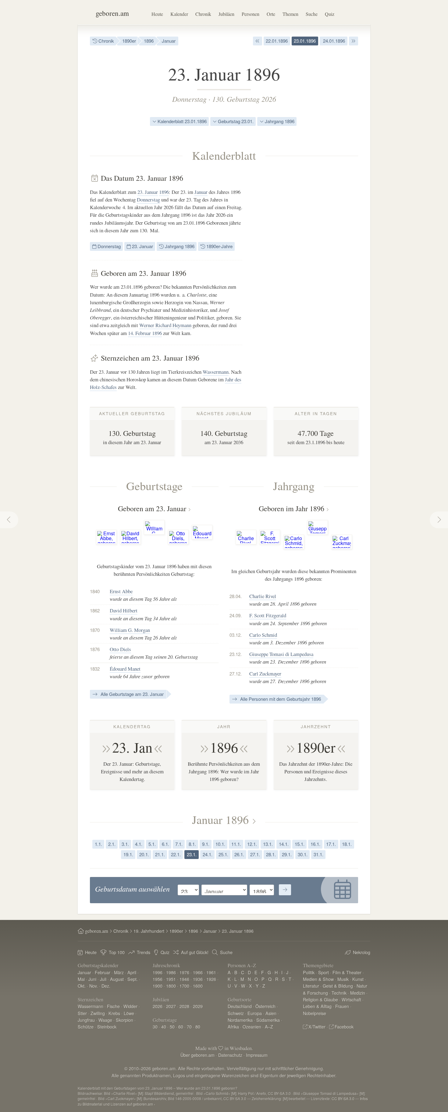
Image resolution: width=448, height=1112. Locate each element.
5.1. (152, 844)
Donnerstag (189, 99)
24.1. (207, 854)
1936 (198, 979)
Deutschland (240, 1006)
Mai (81, 979)
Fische (113, 1006)
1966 (198, 972)
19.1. (128, 854)
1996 (157, 972)
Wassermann (216, 371)
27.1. (255, 854)
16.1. (315, 844)
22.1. (176, 854)
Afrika (233, 1026)
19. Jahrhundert (148, 931)
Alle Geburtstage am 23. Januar (131, 694)
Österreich (265, 1006)
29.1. (287, 854)
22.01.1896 (277, 40)
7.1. (179, 844)
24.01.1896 (333, 40)
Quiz (329, 14)
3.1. (125, 844)
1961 (211, 972)
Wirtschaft (351, 999)
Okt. (82, 985)
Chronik (203, 14)
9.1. (205, 844)
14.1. (284, 844)
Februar (102, 972)
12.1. (252, 844)
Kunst (358, 979)
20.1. (144, 854)
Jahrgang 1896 (279, 121)
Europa (254, 1013)
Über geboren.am (197, 1055)
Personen (250, 14)
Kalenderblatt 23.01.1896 (181, 121)
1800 (171, 985)
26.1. (239, 854)
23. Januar (147, 191)
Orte (271, 14)
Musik (343, 979)
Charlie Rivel (262, 596)
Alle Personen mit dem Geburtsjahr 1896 (280, 699)
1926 (211, 979)
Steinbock (106, 1026)
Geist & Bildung (338, 985)
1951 (171, 979)
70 (189, 1026)
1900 (157, 985)
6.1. (165, 844)
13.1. (268, 844)
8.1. (192, 844)
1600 (198, 985)
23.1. (192, 854)
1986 (171, 972)
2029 (198, 1006)
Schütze (86, 1026)
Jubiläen (226, 14)
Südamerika (268, 1020)
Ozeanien (252, 1026)
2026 (157, 1006)
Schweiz (236, 1013)
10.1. (220, 844)
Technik (339, 992)
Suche (312, 14)
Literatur (311, 985)
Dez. (105, 985)
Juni (92, 979)
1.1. (98, 844)
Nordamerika (240, 1020)
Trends (143, 952)
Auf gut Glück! (194, 952)
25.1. (223, 854)
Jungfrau (86, 1020)
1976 (184, 972)
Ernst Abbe (121, 591)
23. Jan (132, 747)
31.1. (318, 854)
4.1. (138, 844)
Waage (105, 1020)
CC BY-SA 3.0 (343, 1098)
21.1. (160, 854)
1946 (184, 979)
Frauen (342, 1006)
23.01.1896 (305, 40)
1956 (157, 979)
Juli (103, 979)
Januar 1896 (220, 819)
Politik (309, 972)
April (131, 972)
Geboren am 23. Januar (152, 508)
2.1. (112, 844)
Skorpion (124, 1020)
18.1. (347, 844)
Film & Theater (346, 972)
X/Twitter (316, 1026)
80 (197, 1026)
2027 (171, 1006)
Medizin (357, 992)
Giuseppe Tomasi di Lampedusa (281, 654)
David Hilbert (123, 610)
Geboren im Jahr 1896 (291, 508)
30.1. (303, 854)
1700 (184, 985)
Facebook (344, 1026)
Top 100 (117, 952)
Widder (130, 1006)
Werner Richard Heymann (165, 325)
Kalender (179, 14)
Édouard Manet (125, 668)
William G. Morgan (130, 629)
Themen (290, 14)
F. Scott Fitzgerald (267, 615)
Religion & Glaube (320, 999)
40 (163, 1026)
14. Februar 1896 (145, 333)
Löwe (129, 1013)
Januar (169, 40)
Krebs (114, 1013)
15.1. (299, 844)
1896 (149, 40)
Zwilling (98, 1013)
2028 (184, 1006)
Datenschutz (230, 1055)
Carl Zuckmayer (265, 673)
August (117, 979)
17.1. (331, 844)
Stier (82, 1013)
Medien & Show (318, 979)
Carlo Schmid (263, 634)
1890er (129, 40)
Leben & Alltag (317, 1006)
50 (172, 1026)
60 (180, 1026)
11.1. (236, 844)
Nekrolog (361, 952)
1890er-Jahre (219, 246)
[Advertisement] (312, 265)
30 (155, 1026)
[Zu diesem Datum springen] (285, 889)
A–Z (269, 1026)
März (119, 972)
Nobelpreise (314, 1013)
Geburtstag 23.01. (235, 121)
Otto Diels (120, 649)
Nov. (93, 985)
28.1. (271, 854)
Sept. (132, 979)
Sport (323, 972)
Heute (157, 14)
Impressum (257, 1055)
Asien (270, 1013)
